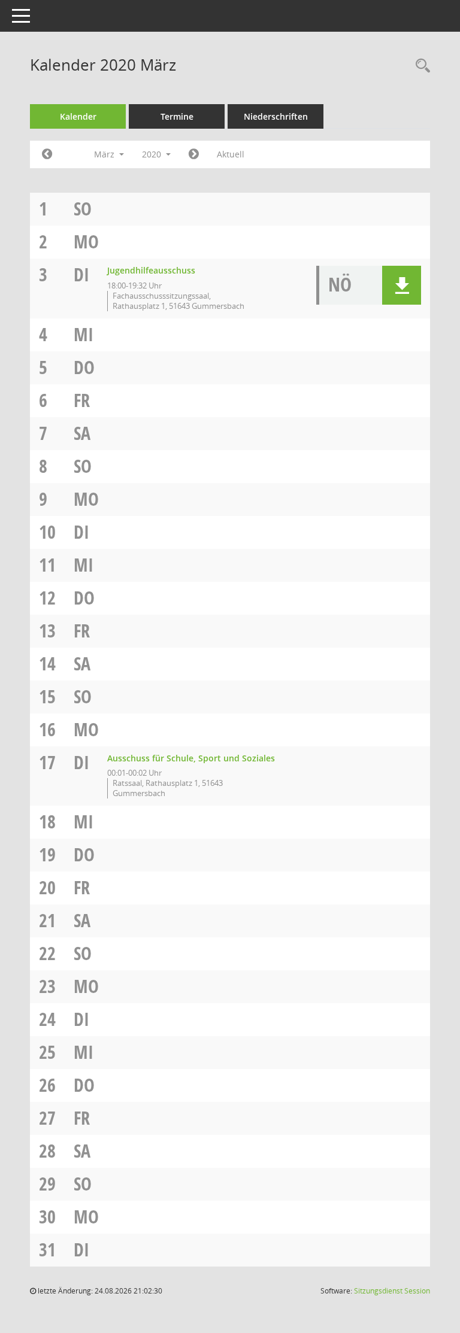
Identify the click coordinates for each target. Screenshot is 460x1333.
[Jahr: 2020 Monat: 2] (47, 154)
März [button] (105, 154)
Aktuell (230, 154)
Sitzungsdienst (392, 1291)
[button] (401, 285)
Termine (177, 116)
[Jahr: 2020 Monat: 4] (194, 154)
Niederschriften (276, 116)
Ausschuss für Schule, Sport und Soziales (191, 758)
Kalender (78, 116)
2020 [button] (153, 154)
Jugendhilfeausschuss (151, 270)
